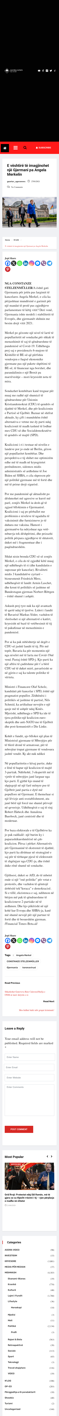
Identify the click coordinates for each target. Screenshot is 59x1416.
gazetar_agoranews (16, 181)
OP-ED (8, 1386)
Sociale (12, 1351)
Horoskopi (16, 1307)
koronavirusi (29, 967)
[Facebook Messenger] (37, 263)
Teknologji (13, 1362)
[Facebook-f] (43, 70)
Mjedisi (11, 1314)
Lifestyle (12, 1301)
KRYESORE (16, 1164)
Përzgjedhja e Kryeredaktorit (20, 1392)
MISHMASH (10, 1272)
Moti (10, 1320)
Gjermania (12, 967)
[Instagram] (31, 263)
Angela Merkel (23, 955)
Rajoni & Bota (15, 1339)
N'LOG (16, 240)
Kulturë (12, 1290)
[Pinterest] (7, 269)
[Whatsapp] (19, 263)
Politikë (12, 1326)
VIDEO (11, 1373)
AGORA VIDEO (12, 1250)
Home (7, 240)
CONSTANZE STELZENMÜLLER (23, 961)
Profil (14, 1332)
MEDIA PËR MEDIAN (15, 1267)
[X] (13, 263)
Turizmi (9, 1403)
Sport (11, 1356)
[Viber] (43, 263)
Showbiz (9, 1397)
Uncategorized (12, 1409)
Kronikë (12, 1284)
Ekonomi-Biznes (16, 1278)
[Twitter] (51, 70)
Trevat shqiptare (16, 1368)
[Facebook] (7, 263)
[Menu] (18, 147)
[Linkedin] (25, 263)
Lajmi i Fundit (15, 1295)
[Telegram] (49, 263)
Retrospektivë (15, 1345)
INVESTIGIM (11, 1255)
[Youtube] (39, 70)
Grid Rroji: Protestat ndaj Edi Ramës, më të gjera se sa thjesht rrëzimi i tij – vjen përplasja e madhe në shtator (29, 1197)
